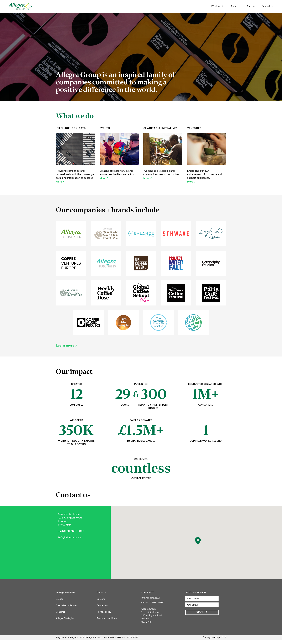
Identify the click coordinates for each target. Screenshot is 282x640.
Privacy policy (104, 612)
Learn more (65, 345)
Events (59, 599)
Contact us (267, 6)
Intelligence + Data (65, 592)
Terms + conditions (107, 618)
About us (235, 6)
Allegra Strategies (65, 618)
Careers (251, 6)
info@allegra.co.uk (69, 538)
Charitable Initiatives (66, 605)
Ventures (60, 612)
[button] (198, 541)
